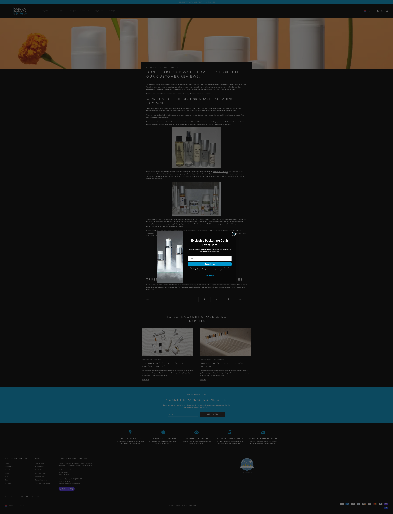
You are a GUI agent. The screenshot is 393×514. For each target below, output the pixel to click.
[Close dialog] (234, 234)
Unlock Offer (210, 264)
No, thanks (210, 276)
